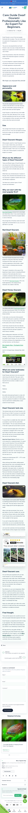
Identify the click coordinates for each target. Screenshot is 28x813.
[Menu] (2, 7)
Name (4, 674)
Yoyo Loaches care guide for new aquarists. (15, 653)
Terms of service (9, 802)
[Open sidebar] (26, 245)
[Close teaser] (10, 811)
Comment (5, 688)
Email (4, 681)
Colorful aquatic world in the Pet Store (13, 658)
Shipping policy (16, 802)
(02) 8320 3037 (8, 767)
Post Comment (7, 710)
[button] (14, 780)
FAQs (21, 802)
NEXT (20, 656)
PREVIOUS (7, 651)
